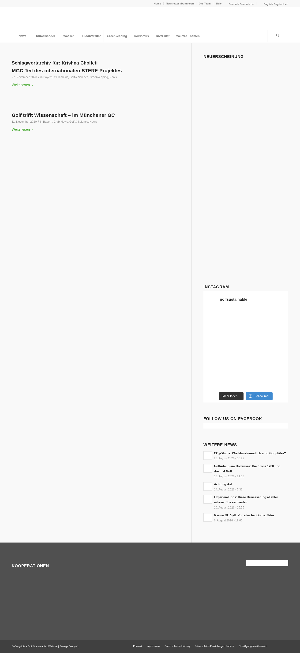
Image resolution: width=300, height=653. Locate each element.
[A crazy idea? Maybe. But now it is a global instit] (278, 329)
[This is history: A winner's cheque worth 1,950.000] (278, 343)
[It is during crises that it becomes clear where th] (278, 316)
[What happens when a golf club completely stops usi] (235, 382)
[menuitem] (157, 3)
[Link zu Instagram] (284, 645)
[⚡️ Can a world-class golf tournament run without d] (213, 343)
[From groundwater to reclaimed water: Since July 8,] (235, 343)
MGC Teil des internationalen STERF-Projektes (67, 70)
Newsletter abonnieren (180, 3)
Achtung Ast (223, 484)
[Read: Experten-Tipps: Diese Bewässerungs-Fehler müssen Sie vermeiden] (207, 499)
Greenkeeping (99, 77)
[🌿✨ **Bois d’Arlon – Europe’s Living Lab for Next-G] (213, 382)
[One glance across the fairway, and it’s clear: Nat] (278, 369)
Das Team (205, 3)
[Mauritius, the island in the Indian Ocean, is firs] (278, 382)
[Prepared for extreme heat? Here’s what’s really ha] (213, 356)
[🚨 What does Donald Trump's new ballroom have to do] (256, 382)
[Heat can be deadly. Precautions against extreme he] (256, 316)
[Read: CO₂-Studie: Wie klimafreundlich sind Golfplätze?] (207, 455)
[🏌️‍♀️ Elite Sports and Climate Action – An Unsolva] (213, 369)
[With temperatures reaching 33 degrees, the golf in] (256, 329)
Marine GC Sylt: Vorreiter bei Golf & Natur (244, 515)
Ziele (218, 3)
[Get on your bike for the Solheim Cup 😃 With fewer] (278, 356)
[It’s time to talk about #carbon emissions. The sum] (213, 316)
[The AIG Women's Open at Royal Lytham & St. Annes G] (213, 329)
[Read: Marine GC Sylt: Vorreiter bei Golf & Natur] (207, 517)
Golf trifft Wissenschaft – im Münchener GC (63, 115)
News (113, 77)
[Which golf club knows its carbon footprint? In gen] (235, 369)
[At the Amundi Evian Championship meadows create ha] (256, 343)
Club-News (61, 77)
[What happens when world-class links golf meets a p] (235, 356)
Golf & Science (79, 77)
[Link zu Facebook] (277, 645)
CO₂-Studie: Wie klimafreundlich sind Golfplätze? (250, 453)
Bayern (47, 77)
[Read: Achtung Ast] (207, 486)
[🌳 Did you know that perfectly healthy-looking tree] (235, 316)
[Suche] (277, 36)
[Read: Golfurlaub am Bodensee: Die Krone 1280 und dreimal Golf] (207, 468)
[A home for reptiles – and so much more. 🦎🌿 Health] (235, 329)
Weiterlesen (21, 85)
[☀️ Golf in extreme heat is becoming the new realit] (256, 369)
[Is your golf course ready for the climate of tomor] (256, 356)
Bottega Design (68, 646)
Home (157, 3)
